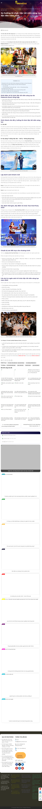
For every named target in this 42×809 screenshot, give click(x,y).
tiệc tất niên (28, 365)
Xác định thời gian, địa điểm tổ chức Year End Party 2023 (13, 89)
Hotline (40, 790)
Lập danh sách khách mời (7, 88)
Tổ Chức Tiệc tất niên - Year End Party (13, 8)
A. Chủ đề (5, 85)
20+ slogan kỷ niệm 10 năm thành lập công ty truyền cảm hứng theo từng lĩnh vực (36, 796)
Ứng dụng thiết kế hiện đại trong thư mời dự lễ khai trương (5, 782)
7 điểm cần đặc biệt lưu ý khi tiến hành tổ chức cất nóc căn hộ (26, 791)
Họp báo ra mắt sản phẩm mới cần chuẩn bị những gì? (15, 776)
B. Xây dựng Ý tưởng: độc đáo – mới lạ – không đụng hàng (15, 87)
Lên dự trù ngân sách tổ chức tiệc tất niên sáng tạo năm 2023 (14, 92)
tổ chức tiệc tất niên (11, 365)
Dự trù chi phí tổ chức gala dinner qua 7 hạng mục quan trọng (15, 792)
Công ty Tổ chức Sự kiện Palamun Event (12, 340)
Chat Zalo (40, 793)
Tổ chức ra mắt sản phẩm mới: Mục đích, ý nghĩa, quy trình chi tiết (26, 776)
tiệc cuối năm (20, 365)
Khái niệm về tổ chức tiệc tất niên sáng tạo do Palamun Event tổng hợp (16, 83)
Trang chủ (3, 8)
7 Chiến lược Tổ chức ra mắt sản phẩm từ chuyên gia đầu (26, 786)
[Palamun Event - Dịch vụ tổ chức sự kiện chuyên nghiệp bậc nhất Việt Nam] (21, 3)
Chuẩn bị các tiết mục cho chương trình (10, 91)
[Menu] (1, 2)
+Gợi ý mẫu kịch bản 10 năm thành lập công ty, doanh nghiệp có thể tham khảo (36, 789)
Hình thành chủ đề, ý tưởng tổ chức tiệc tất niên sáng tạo (13, 84)
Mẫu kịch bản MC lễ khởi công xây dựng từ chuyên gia (15, 781)
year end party (36, 365)
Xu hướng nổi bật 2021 (31, 362)
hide (18, 80)
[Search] (40, 3)
